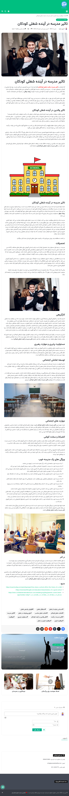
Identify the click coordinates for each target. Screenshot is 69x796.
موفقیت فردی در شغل (44, 621)
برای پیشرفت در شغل (24, 613)
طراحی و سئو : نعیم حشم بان (19, 793)
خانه (65, 16)
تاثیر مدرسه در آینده (56, 617)
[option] (34, 652)
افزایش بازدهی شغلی (26, 609)
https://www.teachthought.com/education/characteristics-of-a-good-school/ (39, 590)
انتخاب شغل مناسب (41, 613)
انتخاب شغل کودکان (56, 613)
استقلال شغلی (41, 609)
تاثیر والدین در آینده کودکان (39, 617)
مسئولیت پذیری (22, 617)
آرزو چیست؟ (57, 650)
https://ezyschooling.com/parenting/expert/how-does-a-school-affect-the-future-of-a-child (34, 587)
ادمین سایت (61, 29)
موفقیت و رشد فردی (58, 16)
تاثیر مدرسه (10, 613)
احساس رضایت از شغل (55, 609)
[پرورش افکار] (64, 4)
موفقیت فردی (58, 621)
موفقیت (11, 617)
